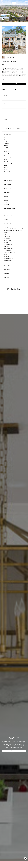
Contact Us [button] (14, 751)
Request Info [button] (14, 83)
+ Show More (5, 79)
